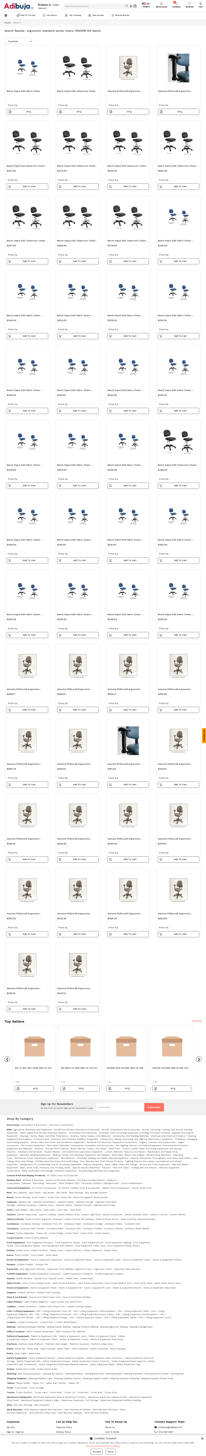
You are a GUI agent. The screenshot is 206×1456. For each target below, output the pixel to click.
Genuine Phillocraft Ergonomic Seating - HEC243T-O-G (124, 840)
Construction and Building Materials (131, 1136)
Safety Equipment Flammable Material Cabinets (63, 1364)
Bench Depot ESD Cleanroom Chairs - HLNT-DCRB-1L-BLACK (77, 167)
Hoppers (11, 1292)
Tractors (106, 1167)
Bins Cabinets (20, 1192)
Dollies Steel (110, 1250)
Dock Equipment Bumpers (39, 1242)
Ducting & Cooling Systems (91, 1180)
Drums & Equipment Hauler (78, 1259)
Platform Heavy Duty (102, 1344)
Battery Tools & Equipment (116, 1188)
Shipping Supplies (16, 1378)
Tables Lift (73, 1383)
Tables (10, 1383)
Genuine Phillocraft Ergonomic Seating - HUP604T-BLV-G (73, 914)
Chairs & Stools (15, 1219)
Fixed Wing (38, 1183)
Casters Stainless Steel (136, 1214)
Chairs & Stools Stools (107, 1219)
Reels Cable (21, 1353)
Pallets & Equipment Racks (102, 1336)
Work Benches (14, 1409)
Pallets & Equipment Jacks (72, 1336)
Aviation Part (14, 1180)
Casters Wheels (177, 1214)
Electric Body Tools (142, 1188)
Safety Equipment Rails (29, 1361)
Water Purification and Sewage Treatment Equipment (49, 1171)
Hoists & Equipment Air (70, 1288)
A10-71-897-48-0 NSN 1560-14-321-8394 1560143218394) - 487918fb (33, 1069)
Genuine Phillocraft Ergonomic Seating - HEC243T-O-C (124, 914)
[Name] (127, 6)
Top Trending (75, 15)
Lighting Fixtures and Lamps (139, 1161)
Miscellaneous (68, 1158)
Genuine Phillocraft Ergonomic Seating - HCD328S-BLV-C (73, 765)
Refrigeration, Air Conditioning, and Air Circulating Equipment (50, 1164)
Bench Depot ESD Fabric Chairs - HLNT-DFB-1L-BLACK (125, 316)
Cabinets (11, 1202)
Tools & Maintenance (131, 1183)
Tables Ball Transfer (55, 1383)
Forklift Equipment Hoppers (109, 1274)
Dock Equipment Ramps (27, 1245)
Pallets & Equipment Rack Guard (106, 1339)
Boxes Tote (53, 1197)
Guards (10, 1278)
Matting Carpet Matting (58, 1327)
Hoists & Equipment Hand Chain (159, 1288)
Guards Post (40, 1278)
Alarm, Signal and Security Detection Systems (43, 1133)
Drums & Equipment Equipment (46, 1259)
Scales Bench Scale (47, 1369)
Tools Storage (36, 1387)
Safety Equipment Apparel (70, 1358)
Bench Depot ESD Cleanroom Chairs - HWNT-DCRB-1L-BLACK (178, 167)
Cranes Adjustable (25, 1233)
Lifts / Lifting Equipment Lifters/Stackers (94, 1311)
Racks (10, 1348)
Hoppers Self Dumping (48, 1292)
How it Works (112, 1432)
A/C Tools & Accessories (44, 1188)
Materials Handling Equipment (35, 1155)
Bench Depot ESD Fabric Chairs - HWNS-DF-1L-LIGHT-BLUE (125, 615)
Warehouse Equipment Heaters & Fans (107, 1397)
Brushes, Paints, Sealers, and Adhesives (90, 1136)
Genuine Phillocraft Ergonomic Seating (124, 92)
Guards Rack (72, 1278)
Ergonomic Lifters (103, 1269)
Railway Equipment (93, 1164)
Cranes (10, 1233)
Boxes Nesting (22, 1197)
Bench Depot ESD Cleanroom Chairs (76, 91)
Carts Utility (49, 1210)
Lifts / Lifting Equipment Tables (120, 1317)
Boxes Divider (101, 1197)
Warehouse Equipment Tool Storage (79, 1400)
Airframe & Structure (32, 1180)
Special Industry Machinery (86, 1167)
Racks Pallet (63, 1348)
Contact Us (204, 736)
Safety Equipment (17, 1358)
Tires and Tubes (121, 1167)
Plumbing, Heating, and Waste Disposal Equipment (103, 1158)
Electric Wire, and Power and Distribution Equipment (57, 1142)
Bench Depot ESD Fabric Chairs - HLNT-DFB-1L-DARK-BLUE (74, 615)
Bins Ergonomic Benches (32, 1269)
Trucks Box (82, 1392)
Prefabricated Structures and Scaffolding (56, 1161)
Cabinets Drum (46, 1205)
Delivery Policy (63, 1432)
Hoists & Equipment (17, 1288)
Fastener (26, 1183)
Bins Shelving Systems (29, 1373)
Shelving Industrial (133, 1373)
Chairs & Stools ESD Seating (79, 1219)
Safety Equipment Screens (56, 1361)
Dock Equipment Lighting (118, 1242)
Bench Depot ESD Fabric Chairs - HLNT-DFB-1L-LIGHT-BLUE (175, 615)
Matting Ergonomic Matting (114, 1327)
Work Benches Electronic (105, 1409)
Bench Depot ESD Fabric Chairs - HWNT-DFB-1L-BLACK (74, 466)
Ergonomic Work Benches (127, 1269)
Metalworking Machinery (159, 1155)
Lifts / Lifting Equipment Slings (51, 1317)
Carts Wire (62, 1210)
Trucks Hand (41, 1392)
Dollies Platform (73, 1250)
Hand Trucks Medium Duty (118, 1283)
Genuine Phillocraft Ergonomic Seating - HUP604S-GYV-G (174, 690)
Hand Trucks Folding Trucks (36, 1283)
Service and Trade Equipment (154, 1164)
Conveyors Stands (113, 1228)
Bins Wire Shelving (23, 1405)
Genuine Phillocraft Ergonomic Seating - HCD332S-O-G (23, 690)
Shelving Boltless (74, 1373)
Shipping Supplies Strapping (124, 1378)
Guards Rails (86, 1278)
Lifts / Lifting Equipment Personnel (53, 1314)
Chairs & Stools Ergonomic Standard (44, 1219)
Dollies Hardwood (93, 1250)
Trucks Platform (24, 1392)
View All (196, 1020)
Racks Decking (47, 1348)
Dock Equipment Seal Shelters (57, 1245)
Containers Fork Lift (52, 1224)
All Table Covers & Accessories (62, 1175)
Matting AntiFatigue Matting (31, 1327)
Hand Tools (114, 1148)
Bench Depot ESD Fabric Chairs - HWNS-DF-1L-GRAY (125, 466)
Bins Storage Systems (96, 1192)
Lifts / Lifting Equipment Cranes (85, 1317)
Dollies (10, 1250)
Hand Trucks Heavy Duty (90, 1283)
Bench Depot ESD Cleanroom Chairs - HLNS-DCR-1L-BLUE (77, 241)
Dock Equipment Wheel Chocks (123, 1245)
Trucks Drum (110, 1392)
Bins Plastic (35, 1192)
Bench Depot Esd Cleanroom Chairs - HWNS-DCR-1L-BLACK (26, 167)
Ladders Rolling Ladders (79, 1306)
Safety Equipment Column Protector (90, 1361)
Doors (10, 1255)
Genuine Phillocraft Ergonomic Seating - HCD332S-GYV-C (124, 690)
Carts (10, 1210)
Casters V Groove (159, 1214)
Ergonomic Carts (83, 1269)
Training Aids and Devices (144, 1167)
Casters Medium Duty (68, 1214)
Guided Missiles (52, 1152)
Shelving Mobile (114, 1373)
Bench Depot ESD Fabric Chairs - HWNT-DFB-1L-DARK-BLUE (24, 615)
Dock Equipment (16, 1242)
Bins (9, 1192)
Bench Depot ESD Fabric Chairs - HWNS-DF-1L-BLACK (24, 316)
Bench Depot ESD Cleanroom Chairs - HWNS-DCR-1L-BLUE (27, 241)
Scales (10, 1369)
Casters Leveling (47, 1214)
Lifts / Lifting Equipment (20, 1311)
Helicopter (51, 1183)
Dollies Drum (22, 1250)
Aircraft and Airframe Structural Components (77, 1129)
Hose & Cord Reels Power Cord (44, 1297)
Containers (13, 1224)
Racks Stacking (117, 1348)
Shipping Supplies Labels (95, 1378)
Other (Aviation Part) (69, 1183)
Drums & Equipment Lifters (137, 1259)
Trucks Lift (69, 1392)
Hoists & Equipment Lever (97, 1288)
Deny (110, 1451)
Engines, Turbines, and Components (157, 1142)
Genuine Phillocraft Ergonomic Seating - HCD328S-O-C (23, 989)
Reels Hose (34, 1353)
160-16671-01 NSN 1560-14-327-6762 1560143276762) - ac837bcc (80, 1069)
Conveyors (12, 1228)
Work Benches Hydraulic (70, 1413)
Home (8, 22)
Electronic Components (61, 1125)
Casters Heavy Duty (27, 1214)
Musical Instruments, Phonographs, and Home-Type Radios (161, 1158)
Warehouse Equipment (19, 1397)
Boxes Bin (66, 1197)
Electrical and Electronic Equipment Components (112, 1142)
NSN (9, 1129)
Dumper (11, 1264)
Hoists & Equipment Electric (127, 1288)
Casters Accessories (112, 1214)
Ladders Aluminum (26, 1306)
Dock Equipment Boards (67, 1242)
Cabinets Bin (24, 1202)
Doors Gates (37, 1255)
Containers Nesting (30, 1224)
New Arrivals (98, 15)
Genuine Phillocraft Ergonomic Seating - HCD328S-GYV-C (23, 840)
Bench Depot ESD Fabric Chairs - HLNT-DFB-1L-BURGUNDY (24, 466)
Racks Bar (20, 1348)
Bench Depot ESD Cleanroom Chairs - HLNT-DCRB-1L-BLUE (128, 241)
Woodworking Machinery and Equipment (99, 1171)
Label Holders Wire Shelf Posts (66, 1302)
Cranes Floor (86, 1233)
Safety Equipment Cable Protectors (104, 1358)
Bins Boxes (48, 1192)
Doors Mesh (52, 1255)
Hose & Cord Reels (17, 1297)
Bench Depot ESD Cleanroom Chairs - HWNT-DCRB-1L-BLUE (128, 167)
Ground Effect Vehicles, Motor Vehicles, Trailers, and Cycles (75, 1148)
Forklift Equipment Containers (78, 1274)
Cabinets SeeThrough (104, 1205)
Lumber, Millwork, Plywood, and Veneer (125, 1152)
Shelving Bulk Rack (94, 1373)
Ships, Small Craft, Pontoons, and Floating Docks (45, 1167)
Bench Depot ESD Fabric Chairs (23, 91)
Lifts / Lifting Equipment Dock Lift (53, 1311)
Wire (9, 1405)
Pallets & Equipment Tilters (44, 1339)
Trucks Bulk (96, 1392)
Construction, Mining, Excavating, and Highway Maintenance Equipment (136, 1139)
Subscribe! (154, 1107)
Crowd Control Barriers (36, 1238)
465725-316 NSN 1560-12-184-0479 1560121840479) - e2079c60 (171, 1069)
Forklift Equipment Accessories (45, 1274)
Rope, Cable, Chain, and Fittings (121, 1164)
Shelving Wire (177, 1373)
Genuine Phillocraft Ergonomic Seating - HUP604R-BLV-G (174, 840)
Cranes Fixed (71, 1233)
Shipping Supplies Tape (40, 1378)
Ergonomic (12, 1269)
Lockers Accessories (27, 1322)
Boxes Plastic (39, 1197)
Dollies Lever (56, 1250)
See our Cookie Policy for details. (103, 1446)
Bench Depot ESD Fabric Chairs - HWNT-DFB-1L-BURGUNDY (74, 316)
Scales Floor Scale (25, 1369)
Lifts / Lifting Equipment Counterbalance (136, 1314)
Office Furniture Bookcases (40, 1331)
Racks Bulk (32, 1348)
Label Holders (14, 1302)
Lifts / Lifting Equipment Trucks (155, 1317)
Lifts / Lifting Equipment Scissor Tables (93, 1314)
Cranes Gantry (102, 1233)
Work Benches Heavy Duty (42, 1413)
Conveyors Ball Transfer (32, 1228)
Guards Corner (56, 1278)
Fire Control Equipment (33, 1145)
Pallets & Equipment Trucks (74, 1339)
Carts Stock (35, 1210)
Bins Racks (61, 1192)
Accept (97, 1451)
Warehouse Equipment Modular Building (120, 1400)
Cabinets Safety (64, 1205)
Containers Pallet (72, 1224)
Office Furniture (15, 1331)
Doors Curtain (22, 1255)
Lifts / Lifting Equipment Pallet (133, 1311)
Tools (10, 1387)
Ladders (11, 1306)
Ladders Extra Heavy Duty (51, 1306)
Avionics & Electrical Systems (60, 1180)
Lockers (11, 1322)
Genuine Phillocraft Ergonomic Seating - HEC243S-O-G (174, 914)
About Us (110, 1427)
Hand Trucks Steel (143, 1283)
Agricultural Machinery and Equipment (32, 1129)
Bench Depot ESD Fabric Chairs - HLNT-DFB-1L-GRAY (24, 391)
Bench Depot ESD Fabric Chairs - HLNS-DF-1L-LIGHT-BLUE (74, 541)
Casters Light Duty (90, 1214)
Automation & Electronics (34, 1125)
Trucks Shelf (55, 1392)
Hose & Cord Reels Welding (76, 1297)
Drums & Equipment (17, 1259)
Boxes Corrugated (83, 1197)
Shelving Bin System (53, 1373)
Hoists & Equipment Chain (43, 1288)
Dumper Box (41, 1264)
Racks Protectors (99, 1348)
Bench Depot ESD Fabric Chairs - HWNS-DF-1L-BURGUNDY (175, 241)
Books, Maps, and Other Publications (49, 1136)
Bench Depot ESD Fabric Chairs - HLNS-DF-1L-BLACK (175, 316)
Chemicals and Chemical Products (168, 1136)
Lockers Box (46, 1322)
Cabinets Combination (44, 1202)
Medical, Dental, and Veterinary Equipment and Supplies (81, 1155)
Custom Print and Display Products (26, 1175)
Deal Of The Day (28, 15)
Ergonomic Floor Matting (60, 1269)
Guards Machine (24, 1278)
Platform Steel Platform (30, 1344)
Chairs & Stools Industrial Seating (138, 1219)
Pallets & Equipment (18, 1336)
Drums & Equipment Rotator (167, 1259)
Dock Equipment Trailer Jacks (90, 1245)
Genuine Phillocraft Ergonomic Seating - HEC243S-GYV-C (23, 914)
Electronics (13, 1125)
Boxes (10, 1197)
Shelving (11, 1373)
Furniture (38, 1148)
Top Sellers (51, 15)
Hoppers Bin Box (26, 1292)
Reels (10, 1353)
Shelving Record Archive (156, 1373)
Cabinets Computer (26, 1205)
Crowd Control (15, 1238)
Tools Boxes (21, 1387)
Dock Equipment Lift (92, 1242)
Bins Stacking (76, 1192)
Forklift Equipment (17, 1274)
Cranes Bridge (56, 1233)
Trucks (10, 1392)
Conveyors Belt (73, 1228)
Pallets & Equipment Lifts (44, 1336)
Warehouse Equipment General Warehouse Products (59, 1397)
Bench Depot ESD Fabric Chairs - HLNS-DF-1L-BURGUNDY (175, 391)
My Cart (11, 1427)
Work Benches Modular (96, 1413)
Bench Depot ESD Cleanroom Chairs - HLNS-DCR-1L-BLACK (178, 466)
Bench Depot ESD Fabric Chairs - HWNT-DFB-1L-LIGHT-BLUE (175, 541)
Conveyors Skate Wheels (137, 1228)
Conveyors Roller (54, 1228)
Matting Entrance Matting (85, 1327)
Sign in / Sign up (15, 1432)
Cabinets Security (83, 1205)
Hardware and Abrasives (30, 1152)
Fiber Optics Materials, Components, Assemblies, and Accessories (80, 1145)
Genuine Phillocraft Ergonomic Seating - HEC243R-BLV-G (23, 765)
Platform (12, 1344)
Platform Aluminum (79, 1344)
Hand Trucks (13, 1283)
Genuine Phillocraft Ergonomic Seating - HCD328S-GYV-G (73, 690)
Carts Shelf (75, 1210)
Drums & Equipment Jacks (107, 1259)
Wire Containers (42, 1405)
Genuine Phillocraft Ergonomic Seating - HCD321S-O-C (174, 765)
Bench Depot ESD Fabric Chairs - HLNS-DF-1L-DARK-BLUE (125, 541)
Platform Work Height (56, 1344)
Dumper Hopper (25, 1264)
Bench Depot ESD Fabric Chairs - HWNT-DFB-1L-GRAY (125, 391)
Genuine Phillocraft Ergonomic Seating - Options (174, 92)
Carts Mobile (20, 1210)
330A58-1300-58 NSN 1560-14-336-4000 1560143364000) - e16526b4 (125, 1069)
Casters (11, 1214)
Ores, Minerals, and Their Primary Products (101, 1161)
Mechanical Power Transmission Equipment (36, 1158)
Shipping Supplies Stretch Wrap (157, 1378)
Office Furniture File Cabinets (70, 1331)
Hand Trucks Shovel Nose (167, 1283)
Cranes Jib (41, 1233)
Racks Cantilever (80, 1348)
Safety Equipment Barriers (41, 1358)
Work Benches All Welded (77, 1409)
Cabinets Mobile (65, 1202)
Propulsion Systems (91, 1183)
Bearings (24, 1136)
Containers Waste (113, 1224)
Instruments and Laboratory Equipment (82, 1152)
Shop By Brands (122, 15)
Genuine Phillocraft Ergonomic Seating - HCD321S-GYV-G (73, 989)
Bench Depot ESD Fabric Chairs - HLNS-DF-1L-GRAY (74, 391)
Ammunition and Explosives (83, 1133)
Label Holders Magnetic (36, 1302)
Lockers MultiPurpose (66, 1322)
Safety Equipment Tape (128, 1364)
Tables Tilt (37, 1383)
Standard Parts (111, 1183)
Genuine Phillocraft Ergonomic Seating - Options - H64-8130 (124, 765)
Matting (11, 1327)
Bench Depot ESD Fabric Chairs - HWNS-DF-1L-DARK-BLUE (24, 541)
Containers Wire (132, 1224)
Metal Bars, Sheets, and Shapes (128, 1155)
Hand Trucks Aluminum (64, 1283)
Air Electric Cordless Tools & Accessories (79, 1188)
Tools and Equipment (18, 1188)
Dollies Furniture (39, 1250)
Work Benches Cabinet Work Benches (43, 1409)
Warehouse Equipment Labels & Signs (40, 1400)
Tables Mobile (23, 1383)
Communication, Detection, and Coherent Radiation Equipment (66, 1139)
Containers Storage (93, 1224)
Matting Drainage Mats (141, 1327)
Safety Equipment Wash (102, 1364)
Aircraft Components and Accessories (121, 1129)
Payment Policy (64, 1427)
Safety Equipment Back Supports (129, 1361)
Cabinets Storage (84, 1202)
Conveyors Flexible (92, 1228)
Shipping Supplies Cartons (67, 1378)
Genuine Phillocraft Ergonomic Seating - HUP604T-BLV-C (73, 840)
